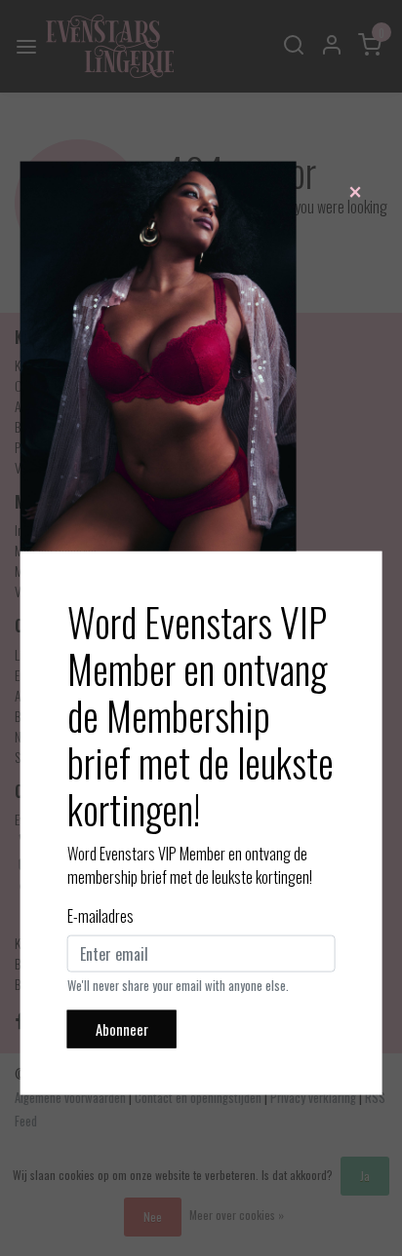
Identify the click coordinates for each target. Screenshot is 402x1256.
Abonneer (122, 1028)
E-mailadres (100, 915)
